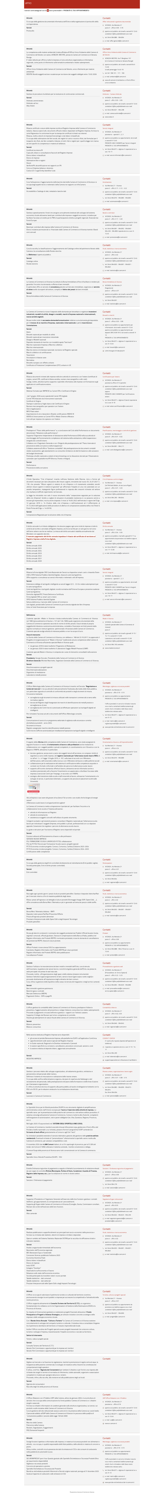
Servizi (29, 27)
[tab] (82, 14)
